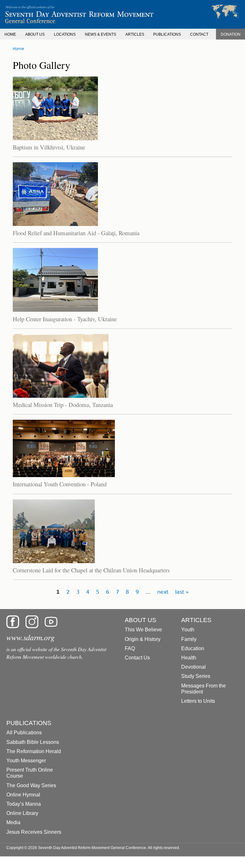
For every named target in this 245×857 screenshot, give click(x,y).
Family (189, 639)
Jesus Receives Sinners (33, 832)
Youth (187, 629)
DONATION (231, 34)
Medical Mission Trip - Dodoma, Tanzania (63, 405)
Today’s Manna (23, 804)
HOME (10, 34)
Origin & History (142, 639)
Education (192, 648)
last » (182, 592)
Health (188, 657)
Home (18, 49)
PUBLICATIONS (167, 34)
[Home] (122, 14)
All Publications (24, 732)
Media (13, 822)
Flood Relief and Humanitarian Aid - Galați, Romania (76, 233)
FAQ (130, 648)
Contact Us (137, 657)
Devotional (193, 667)
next (162, 592)
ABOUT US (35, 34)
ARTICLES (134, 34)
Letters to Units (198, 701)
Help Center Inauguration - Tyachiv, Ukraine (65, 319)
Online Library (22, 813)
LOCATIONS (65, 34)
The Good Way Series (31, 785)
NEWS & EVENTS (100, 34)
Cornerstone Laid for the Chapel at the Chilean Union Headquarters (91, 570)
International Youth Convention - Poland (60, 484)
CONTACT (199, 34)
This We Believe (143, 629)
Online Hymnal (23, 794)
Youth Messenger (26, 760)
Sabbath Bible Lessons (32, 742)
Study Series (195, 676)
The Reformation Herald (33, 751)
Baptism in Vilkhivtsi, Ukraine (49, 147)
